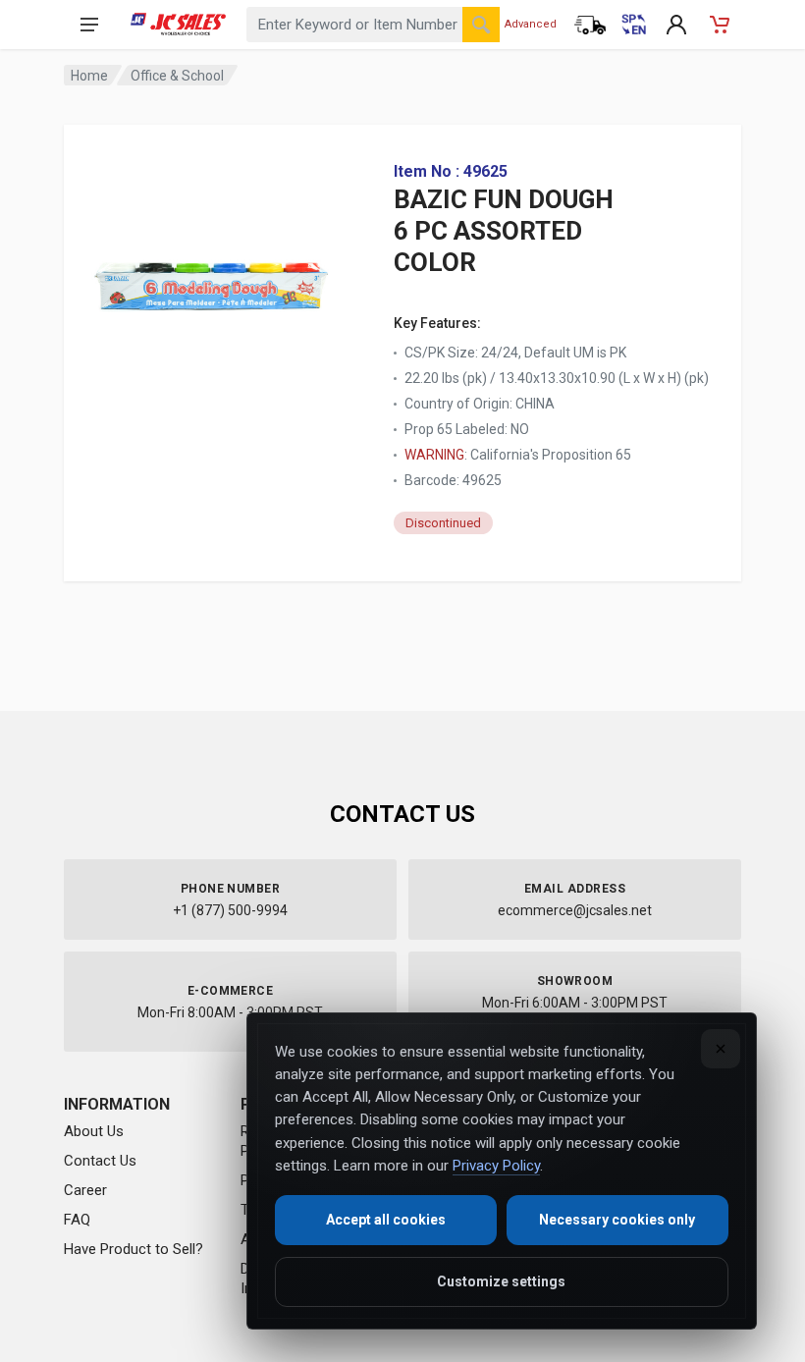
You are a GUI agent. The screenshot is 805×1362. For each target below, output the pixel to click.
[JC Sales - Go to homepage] (178, 24)
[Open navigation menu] (89, 24)
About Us (94, 1131)
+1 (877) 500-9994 (230, 910)
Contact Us (100, 1161)
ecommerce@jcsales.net (575, 910)
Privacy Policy (496, 1165)
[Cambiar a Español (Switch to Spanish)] (633, 24)
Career (85, 1190)
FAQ (77, 1219)
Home (89, 75)
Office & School (177, 75)
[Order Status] (590, 24)
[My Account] (676, 24)
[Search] (481, 24)
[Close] (720, 1048)
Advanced (531, 24)
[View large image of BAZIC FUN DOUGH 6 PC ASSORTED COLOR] (211, 275)
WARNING (434, 455)
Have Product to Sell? (133, 1249)
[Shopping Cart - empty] (719, 24)
